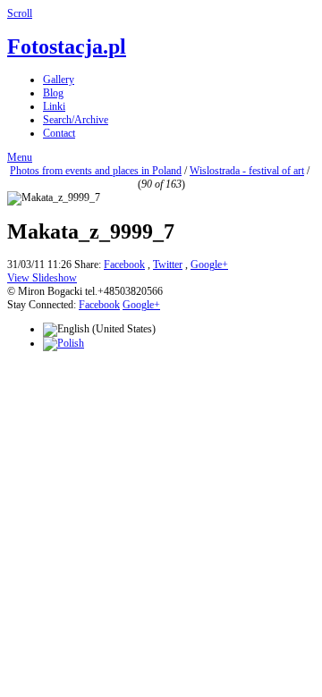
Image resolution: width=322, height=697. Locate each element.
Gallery (58, 79)
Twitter (167, 264)
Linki (54, 106)
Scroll (19, 13)
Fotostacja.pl (66, 46)
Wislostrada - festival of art (247, 170)
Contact (59, 133)
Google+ (209, 264)
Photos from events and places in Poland (96, 170)
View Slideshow (42, 278)
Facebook (124, 264)
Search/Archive (75, 119)
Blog (53, 93)
